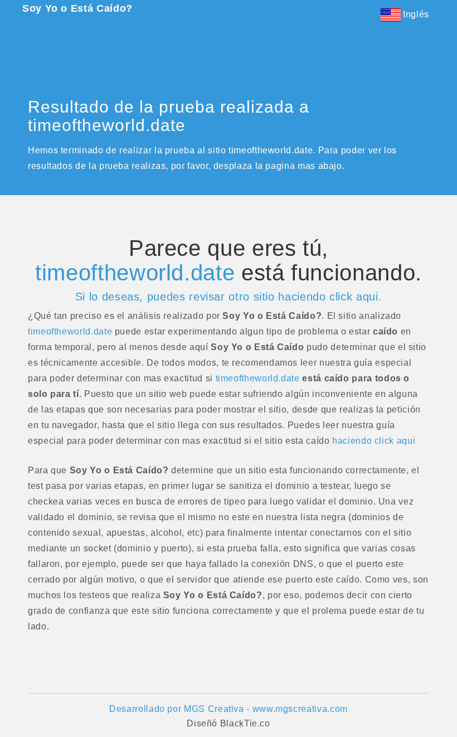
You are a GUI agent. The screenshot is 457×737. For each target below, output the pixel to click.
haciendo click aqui (373, 440)
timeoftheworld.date (135, 272)
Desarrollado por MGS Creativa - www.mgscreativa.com (228, 709)
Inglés (415, 14)
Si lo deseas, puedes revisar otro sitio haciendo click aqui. (228, 296)
